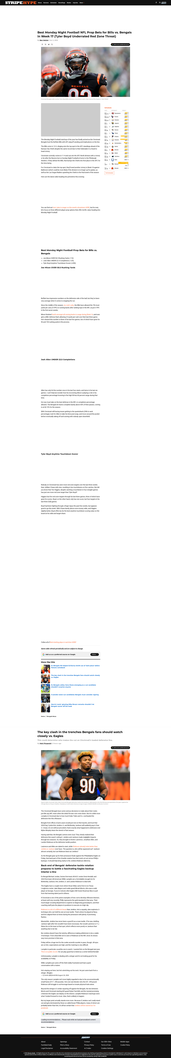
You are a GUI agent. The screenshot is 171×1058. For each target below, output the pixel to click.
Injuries (75, 2)
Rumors (46, 2)
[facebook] (156, 2)
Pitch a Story (64, 1045)
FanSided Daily (46, 1045)
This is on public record (49, 952)
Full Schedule (109, 173)
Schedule (53, 2)
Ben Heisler (44, 40)
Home (43, 716)
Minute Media (31, 1053)
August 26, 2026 (63, 975)
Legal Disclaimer (47, 1048)
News (40, 2)
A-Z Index (87, 1048)
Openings (63, 1042)
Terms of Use (106, 1045)
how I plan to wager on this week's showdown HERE (71, 207)
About (43, 1042)
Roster (69, 2)
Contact (87, 1042)
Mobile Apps (124, 1042)
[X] (160, 2)
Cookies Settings (107, 1048)
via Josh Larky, (69, 305)
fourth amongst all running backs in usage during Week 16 (72, 314)
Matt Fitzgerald (45, 743)
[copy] (52, 44)
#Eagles (49, 973)
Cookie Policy (125, 1045)
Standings (61, 2)
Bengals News (51, 716)
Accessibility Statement (68, 1048)
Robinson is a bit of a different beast (54, 909)
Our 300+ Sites (106, 1042)
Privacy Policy (89, 1045)
